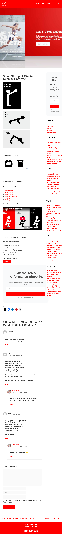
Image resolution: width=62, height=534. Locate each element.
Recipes (48, 240)
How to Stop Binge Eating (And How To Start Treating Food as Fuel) (54, 255)
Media (9, 518)
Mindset (48, 125)
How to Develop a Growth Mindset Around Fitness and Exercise (54, 144)
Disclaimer (23, 518)
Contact (15, 518)
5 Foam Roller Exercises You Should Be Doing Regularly (53, 293)
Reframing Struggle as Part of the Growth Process (53, 178)
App (43, 3)
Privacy (31, 518)
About (37, 3)
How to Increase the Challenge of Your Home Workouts (53, 213)
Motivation (49, 126)
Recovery (49, 130)
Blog (54, 3)
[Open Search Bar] (59, 4)
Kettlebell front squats (10, 196)
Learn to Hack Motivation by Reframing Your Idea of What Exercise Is (54, 161)
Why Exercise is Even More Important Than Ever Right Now (52, 184)
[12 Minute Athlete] (3, 4)
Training (48, 128)
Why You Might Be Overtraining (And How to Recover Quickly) (54, 284)
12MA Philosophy (51, 132)
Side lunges (7, 200)
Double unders (8, 194)
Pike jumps (7, 198)
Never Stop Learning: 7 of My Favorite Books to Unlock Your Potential (54, 190)
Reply (6, 344)
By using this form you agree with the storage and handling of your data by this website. (22, 501)
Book (48, 3)
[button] (1, 37)
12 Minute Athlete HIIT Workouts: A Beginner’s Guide (53, 207)
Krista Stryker (16, 391)
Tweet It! (6, 261)
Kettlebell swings (9, 190)
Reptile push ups (9, 192)
